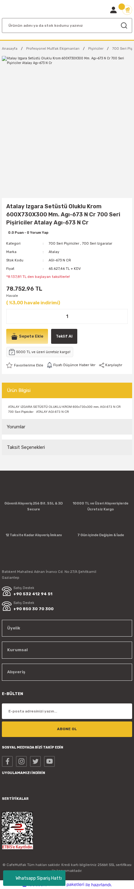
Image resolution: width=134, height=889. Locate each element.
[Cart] (127, 10)
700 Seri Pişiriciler (64, 244)
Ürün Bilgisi (19, 390)
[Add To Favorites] (24, 365)
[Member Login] (113, 10)
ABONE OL (67, 729)
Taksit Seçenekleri (26, 447)
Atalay (54, 252)
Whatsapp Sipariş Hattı (39, 878)
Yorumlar (16, 427)
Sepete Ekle (31, 336)
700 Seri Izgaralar (97, 244)
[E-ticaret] (66, 884)
